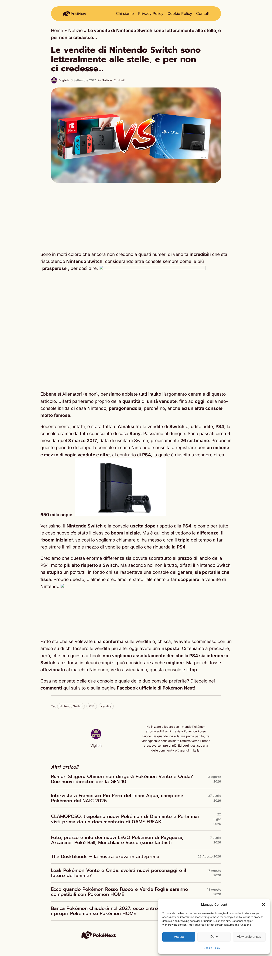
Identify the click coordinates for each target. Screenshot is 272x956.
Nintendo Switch (71, 706)
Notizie (75, 30)
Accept (179, 936)
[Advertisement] (136, 217)
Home (57, 30)
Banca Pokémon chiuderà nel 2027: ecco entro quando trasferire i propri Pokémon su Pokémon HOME (125, 911)
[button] (263, 904)
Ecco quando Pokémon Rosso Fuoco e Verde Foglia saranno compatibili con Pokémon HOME (119, 892)
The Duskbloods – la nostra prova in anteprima (105, 856)
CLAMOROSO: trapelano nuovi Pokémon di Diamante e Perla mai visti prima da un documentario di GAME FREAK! (125, 819)
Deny (214, 936)
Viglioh (64, 80)
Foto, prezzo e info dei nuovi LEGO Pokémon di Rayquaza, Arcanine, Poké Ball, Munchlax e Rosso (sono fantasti (117, 840)
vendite (106, 706)
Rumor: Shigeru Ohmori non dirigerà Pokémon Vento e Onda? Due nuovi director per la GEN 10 (122, 779)
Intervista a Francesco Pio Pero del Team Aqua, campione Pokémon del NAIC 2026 (117, 798)
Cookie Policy (212, 947)
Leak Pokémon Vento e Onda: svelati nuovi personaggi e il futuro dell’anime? (118, 873)
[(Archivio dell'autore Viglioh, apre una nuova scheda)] (96, 737)
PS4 (92, 706)
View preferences (249, 936)
